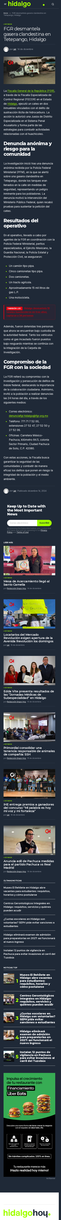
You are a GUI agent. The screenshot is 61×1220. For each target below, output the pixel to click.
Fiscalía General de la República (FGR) (30, 90)
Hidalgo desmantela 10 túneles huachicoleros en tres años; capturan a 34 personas (28, 312)
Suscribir (44, 523)
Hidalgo (12, 103)
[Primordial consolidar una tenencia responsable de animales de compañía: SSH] (29, 727)
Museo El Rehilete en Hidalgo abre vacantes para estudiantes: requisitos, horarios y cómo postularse (27, 891)
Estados (8, 24)
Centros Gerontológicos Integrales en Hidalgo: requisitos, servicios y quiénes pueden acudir (27, 907)
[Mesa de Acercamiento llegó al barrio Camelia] (29, 560)
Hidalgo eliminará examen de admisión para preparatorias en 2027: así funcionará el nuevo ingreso (29, 938)
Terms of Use (23, 532)
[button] (5, 4)
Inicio (6, 13)
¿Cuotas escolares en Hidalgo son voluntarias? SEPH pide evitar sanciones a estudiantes (29, 923)
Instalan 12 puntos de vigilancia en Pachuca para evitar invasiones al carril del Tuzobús (29, 954)
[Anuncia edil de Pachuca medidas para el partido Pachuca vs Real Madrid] (29, 840)
